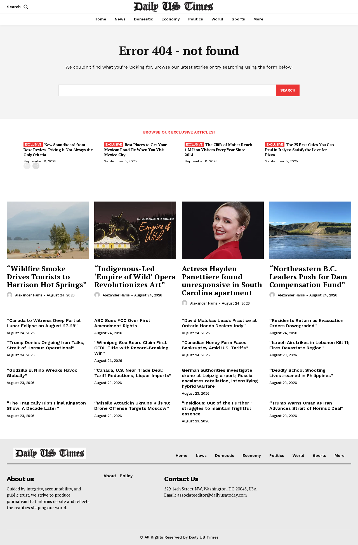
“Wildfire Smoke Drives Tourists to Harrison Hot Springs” (47, 276)
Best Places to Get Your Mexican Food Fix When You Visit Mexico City (135, 149)
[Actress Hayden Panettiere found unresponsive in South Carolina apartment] (223, 230)
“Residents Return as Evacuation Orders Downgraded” (306, 323)
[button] (18, 7)
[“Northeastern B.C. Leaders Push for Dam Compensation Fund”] (310, 230)
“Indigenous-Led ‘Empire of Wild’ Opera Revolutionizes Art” (134, 276)
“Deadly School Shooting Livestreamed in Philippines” (301, 373)
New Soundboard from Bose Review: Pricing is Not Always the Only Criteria (58, 149)
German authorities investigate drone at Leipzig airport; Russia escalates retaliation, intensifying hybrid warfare (220, 378)
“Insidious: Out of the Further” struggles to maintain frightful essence (217, 408)
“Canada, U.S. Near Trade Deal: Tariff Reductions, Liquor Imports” (132, 373)
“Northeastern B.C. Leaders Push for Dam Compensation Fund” (308, 276)
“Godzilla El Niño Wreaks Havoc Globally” (42, 373)
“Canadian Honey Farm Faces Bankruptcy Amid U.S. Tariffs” (215, 345)
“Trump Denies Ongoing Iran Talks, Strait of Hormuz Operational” (45, 345)
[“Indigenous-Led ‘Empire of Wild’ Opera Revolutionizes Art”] (135, 230)
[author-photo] (10, 295)
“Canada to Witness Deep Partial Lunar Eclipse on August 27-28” (44, 323)
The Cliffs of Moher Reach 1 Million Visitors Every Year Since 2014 (218, 149)
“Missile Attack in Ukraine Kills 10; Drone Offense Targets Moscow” (132, 405)
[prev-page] (26, 165)
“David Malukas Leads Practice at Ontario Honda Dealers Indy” (219, 323)
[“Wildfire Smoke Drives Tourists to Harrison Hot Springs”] (48, 230)
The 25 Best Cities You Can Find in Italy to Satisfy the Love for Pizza (299, 149)
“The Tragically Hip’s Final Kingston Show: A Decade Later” (46, 405)
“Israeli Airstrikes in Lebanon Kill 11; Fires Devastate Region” (309, 345)
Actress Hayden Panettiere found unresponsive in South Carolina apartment (222, 280)
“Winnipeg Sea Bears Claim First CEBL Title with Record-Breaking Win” (131, 348)
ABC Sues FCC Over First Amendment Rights (122, 323)
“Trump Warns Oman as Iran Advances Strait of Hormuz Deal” (306, 405)
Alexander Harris (28, 295)
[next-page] (35, 165)
